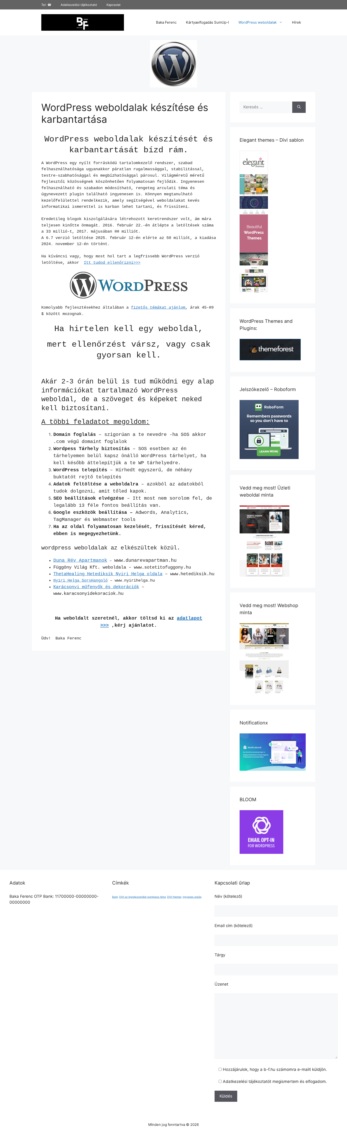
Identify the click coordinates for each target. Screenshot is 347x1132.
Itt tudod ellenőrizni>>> (112, 262)
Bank (115, 896)
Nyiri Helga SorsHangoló (80, 580)
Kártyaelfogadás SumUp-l (207, 22)
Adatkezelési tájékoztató (79, 5)
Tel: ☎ (46, 5)
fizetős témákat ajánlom (158, 307)
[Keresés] (299, 107)
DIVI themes (174, 896)
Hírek (296, 22)
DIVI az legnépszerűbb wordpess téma (142, 896)
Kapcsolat (113, 5)
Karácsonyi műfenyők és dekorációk (96, 587)
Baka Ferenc (166, 22)
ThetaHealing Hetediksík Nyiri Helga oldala (107, 574)
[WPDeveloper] (273, 769)
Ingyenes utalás (192, 896)
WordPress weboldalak (257, 22)
